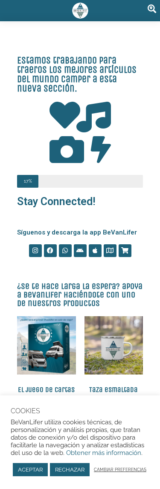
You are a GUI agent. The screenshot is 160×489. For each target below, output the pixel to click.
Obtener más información (102, 452)
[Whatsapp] (65, 250)
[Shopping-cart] (125, 250)
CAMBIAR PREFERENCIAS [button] (120, 469)
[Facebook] (50, 250)
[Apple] (95, 250)
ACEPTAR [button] (30, 469)
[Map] (110, 250)
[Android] (80, 250)
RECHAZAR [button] (69, 469)
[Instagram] (35, 250)
